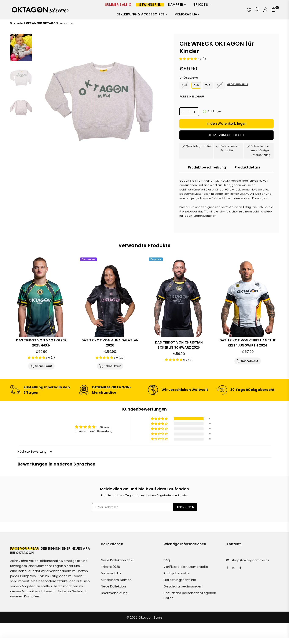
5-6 (196, 85)
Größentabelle (237, 84)
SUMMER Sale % (118, 4)
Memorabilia (186, 14)
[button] (188, 59)
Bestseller (88, 259)
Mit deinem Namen (116, 580)
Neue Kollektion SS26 (117, 560)
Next (165, 101)
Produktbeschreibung (207, 167)
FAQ (167, 560)
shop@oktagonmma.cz (250, 560)
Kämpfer (176, 4)
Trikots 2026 (110, 566)
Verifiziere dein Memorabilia (186, 566)
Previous (37, 101)
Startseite (16, 23)
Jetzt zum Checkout (226, 135)
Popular (155, 259)
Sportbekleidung (114, 593)
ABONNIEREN (185, 507)
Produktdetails (248, 167)
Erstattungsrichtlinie (180, 580)
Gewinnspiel (150, 4)
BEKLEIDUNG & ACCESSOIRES (141, 14)
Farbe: (191, 96)
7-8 (207, 85)
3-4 (184, 85)
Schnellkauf (43, 365)
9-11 (219, 85)
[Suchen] (257, 10)
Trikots (201, 4)
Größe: (188, 78)
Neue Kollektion (113, 586)
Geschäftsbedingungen (183, 586)
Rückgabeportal (177, 573)
